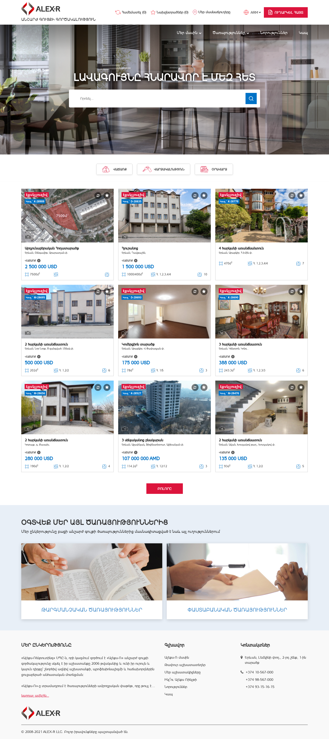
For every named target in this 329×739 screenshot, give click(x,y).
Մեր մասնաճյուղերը (214, 12)
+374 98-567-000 (259, 679)
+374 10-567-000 (259, 672)
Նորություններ (274, 32)
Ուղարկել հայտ (289, 12)
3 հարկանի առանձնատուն (240, 344)
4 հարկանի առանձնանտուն (241, 248)
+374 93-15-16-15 (260, 687)
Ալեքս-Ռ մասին (176, 657)
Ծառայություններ (229, 32)
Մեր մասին (188, 32)
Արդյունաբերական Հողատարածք (52, 248)
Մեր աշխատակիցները (182, 672)
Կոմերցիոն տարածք (138, 344)
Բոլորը (165, 488)
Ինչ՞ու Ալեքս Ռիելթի (180, 679)
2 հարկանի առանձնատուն (46, 344)
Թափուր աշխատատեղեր (184, 665)
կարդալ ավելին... (35, 695)
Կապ (303, 32)
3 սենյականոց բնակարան (142, 440)
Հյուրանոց (130, 248)
